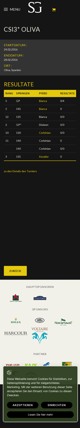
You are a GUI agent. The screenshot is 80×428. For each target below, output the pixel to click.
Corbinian (45, 132)
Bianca (43, 100)
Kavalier (44, 156)
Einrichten (57, 405)
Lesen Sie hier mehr (40, 414)
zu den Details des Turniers (20, 171)
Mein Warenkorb (54, 10)
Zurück (15, 271)
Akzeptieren (23, 405)
